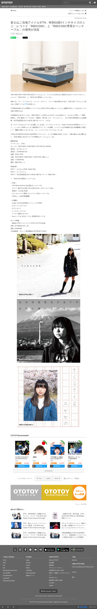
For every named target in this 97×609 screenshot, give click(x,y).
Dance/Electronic (7, 575)
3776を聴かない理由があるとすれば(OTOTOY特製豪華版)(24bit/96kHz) (57, 459)
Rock (4, 562)
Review (28, 568)
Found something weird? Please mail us (83, 567)
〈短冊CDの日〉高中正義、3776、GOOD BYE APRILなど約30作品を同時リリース (73, 516)
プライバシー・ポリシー (56, 568)
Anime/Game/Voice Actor (10, 570)
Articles (34, 6)
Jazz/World (6, 578)
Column (28, 565)
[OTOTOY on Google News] (41, 550)
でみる (27, 466)
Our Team (51, 583)
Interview (28, 562)
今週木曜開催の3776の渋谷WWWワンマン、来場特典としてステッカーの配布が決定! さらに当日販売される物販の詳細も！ (74, 536)
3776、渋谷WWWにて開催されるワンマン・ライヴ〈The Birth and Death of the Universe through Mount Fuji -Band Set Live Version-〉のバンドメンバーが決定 (35, 537)
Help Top (74, 560)
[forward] (13, 607)
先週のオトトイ (30, 575)
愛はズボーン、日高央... (72, 478)
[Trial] (16, 466)
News (39, 6)
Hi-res (4, 560)
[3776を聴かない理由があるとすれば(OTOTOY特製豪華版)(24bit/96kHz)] (57, 447)
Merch (44, 6)
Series (27, 560)
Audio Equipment (30, 573)
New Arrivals (27, 6)
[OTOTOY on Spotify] (30, 550)
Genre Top (5, 6)
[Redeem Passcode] (94, 3)
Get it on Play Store (63, 550)
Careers (51, 585)
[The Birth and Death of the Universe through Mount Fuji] (22, 447)
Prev (40, 478)
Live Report (29, 570)
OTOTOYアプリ (53, 577)
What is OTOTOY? (54, 560)
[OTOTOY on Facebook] (25, 550)
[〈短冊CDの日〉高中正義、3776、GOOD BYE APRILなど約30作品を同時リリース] (55, 516)
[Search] (90, 2)
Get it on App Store (49, 550)
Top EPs (20, 6)
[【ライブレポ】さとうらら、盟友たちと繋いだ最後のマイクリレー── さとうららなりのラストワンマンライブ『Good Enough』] (55, 525)
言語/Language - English (49, 591)
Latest (48, 478)
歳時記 (35, 457)
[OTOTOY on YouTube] (35, 550)
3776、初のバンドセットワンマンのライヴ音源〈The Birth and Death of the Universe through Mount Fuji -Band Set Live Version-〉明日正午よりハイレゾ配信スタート (35, 528)
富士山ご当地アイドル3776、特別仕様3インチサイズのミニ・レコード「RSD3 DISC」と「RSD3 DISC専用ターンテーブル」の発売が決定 (48, 26)
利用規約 (51, 565)
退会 (73, 577)
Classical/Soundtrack (9, 580)
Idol (4, 568)
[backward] (2, 607)
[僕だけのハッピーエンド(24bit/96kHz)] (75, 447)
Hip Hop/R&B (6, 573)
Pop (4, 565)
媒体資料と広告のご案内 (56, 580)
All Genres (11, 557)
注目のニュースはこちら (76, 13)
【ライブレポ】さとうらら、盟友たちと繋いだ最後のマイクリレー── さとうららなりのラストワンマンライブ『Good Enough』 (74, 526)
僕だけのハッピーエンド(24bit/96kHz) (74, 457)
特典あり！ (18, 463)
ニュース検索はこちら (77, 10)
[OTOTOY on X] (15, 550)
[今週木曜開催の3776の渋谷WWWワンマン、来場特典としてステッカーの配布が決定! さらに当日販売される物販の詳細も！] (55, 535)
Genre (6, 557)
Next (56, 478)
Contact (74, 572)
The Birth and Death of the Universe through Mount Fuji (21, 458)
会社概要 (51, 562)
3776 (26, 104)
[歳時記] (39, 447)
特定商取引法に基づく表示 (56, 570)
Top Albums (13, 6)
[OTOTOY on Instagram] (20, 550)
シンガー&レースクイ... (25, 478)
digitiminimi (57, 602)
